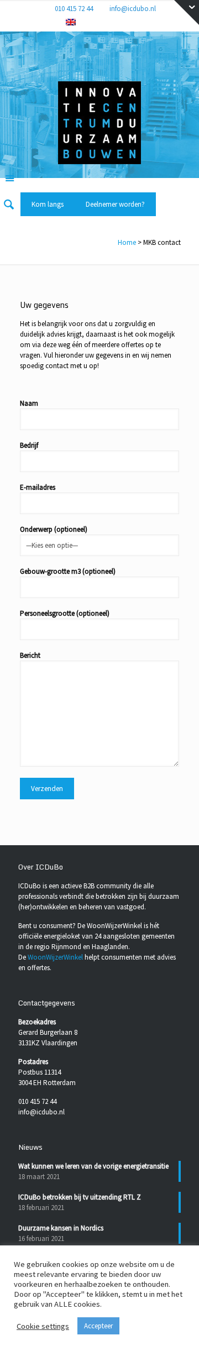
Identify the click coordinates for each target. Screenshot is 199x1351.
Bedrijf (29, 445)
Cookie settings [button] (43, 1326)
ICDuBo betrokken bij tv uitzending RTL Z (79, 1197)
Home (127, 242)
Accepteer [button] (98, 1326)
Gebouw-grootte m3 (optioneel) (68, 571)
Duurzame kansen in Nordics (60, 1228)
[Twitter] (113, 22)
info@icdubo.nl (132, 8)
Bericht (30, 655)
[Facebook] (84, 22)
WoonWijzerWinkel (55, 957)
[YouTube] (127, 22)
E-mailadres (37, 487)
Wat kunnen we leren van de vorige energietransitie (93, 1166)
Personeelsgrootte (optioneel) (64, 613)
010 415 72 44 (74, 8)
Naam (29, 403)
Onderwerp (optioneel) (53, 529)
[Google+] (98, 22)
